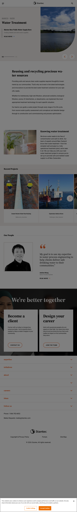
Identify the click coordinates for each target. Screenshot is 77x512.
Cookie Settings (30, 508)
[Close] (74, 501)
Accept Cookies (45, 508)
